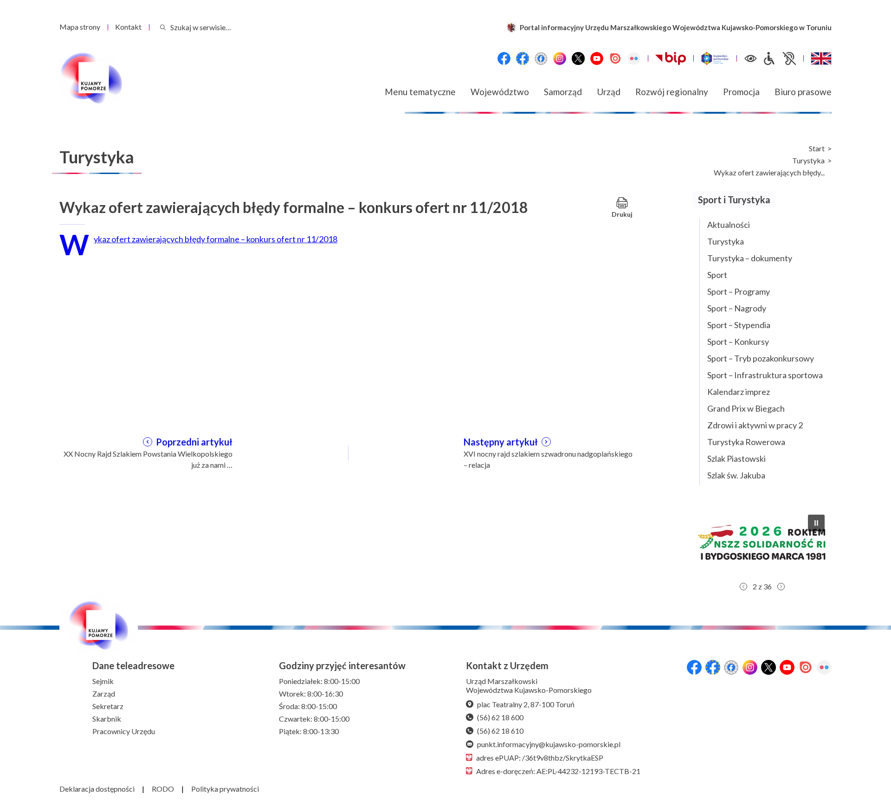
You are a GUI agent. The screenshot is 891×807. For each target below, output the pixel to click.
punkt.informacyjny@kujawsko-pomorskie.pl (548, 744)
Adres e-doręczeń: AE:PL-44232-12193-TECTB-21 (558, 771)
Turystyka (808, 160)
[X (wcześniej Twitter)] (578, 58)
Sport (717, 275)
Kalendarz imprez (738, 392)
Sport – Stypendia (738, 325)
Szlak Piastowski (736, 458)
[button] (762, 542)
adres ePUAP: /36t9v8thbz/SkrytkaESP (539, 757)
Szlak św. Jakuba (736, 475)
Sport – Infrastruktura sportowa (765, 375)
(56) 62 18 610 (500, 730)
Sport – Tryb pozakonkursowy (760, 358)
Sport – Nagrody (736, 308)
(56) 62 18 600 (500, 717)
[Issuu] (615, 58)
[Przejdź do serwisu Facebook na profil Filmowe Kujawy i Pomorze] (541, 58)
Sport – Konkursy (738, 341)
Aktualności (728, 225)
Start (817, 148)
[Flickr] (633, 58)
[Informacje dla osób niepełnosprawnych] (779, 58)
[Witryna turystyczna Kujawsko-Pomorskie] (715, 58)
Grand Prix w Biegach (746, 408)
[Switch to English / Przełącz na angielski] (821, 58)
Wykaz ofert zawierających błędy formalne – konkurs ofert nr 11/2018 (215, 239)
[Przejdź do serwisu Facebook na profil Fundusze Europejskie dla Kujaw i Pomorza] (522, 58)
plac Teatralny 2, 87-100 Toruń (526, 704)
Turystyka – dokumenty (749, 258)
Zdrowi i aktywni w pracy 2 (755, 425)
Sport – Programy (738, 291)
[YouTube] (596, 58)
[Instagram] (559, 58)
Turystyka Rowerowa (746, 442)
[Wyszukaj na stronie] (162, 27)
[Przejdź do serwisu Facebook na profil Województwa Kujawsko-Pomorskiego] (503, 58)
